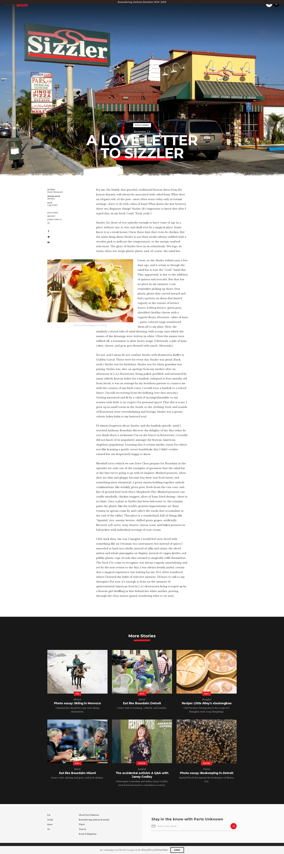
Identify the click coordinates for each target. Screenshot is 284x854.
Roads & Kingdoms (87, 834)
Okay (177, 850)
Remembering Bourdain (94, 820)
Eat (48, 815)
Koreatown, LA (142, 131)
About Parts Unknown (89, 815)
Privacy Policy (162, 850)
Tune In (82, 829)
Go (48, 829)
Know (50, 824)
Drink (50, 820)
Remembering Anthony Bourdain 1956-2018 (142, 2)
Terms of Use (146, 850)
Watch (82, 824)
